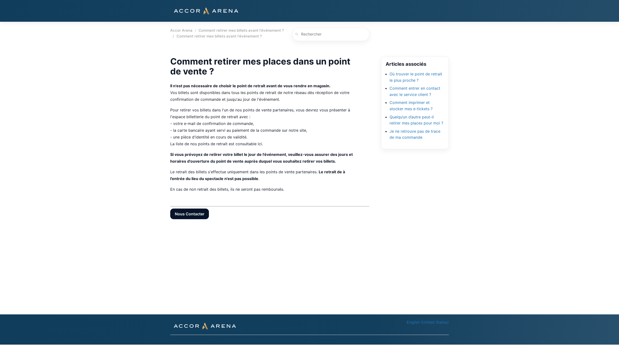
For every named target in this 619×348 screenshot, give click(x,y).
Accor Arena (181, 30)
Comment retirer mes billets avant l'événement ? (241, 30)
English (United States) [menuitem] (428, 322)
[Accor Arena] (206, 11)
